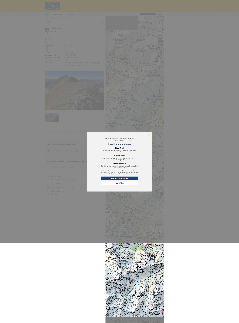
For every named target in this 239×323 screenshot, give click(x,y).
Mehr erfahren (119, 183)
